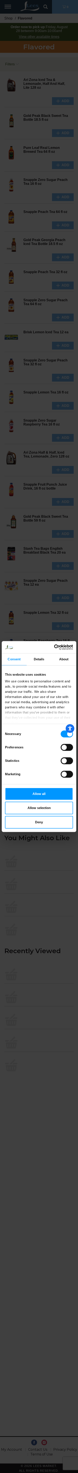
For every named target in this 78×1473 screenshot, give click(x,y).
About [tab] (64, 659)
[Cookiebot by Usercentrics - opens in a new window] (55, 647)
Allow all (39, 794)
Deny (39, 822)
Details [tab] (39, 659)
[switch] (67, 747)
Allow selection (39, 808)
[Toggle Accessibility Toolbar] (70, 728)
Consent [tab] (14, 659)
